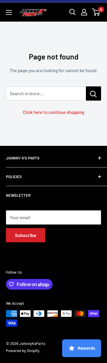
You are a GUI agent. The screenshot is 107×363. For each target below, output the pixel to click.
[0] (96, 12)
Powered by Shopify (23, 350)
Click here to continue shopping (53, 112)
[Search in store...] (93, 93)
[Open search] (72, 12)
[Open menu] (9, 12)
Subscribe (25, 235)
